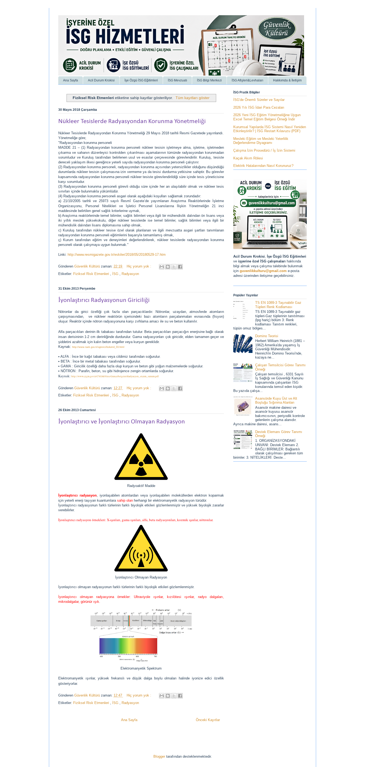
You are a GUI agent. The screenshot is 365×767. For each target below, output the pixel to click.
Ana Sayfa (70, 80)
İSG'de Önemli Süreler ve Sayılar (259, 100)
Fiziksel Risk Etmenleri (91, 274)
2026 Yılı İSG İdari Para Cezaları (258, 107)
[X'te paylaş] (174, 266)
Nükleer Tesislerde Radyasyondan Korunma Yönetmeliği (132, 121)
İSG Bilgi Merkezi (209, 80)
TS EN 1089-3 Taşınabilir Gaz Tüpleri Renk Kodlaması (278, 305)
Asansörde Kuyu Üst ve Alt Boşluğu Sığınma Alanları (276, 400)
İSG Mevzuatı (177, 80)
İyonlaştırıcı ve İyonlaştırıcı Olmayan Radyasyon (121, 422)
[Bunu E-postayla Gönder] (161, 266)
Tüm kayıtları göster (192, 98)
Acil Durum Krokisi (101, 80)
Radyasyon (130, 274)
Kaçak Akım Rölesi (248, 158)
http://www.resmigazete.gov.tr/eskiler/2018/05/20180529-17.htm (117, 255)
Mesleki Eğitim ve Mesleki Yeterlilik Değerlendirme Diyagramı (260, 141)
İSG (115, 274)
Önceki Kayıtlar (208, 720)
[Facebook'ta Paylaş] (180, 266)
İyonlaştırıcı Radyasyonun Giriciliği (104, 300)
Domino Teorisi (266, 336)
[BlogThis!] (167, 266)
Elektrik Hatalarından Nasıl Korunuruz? (263, 166)
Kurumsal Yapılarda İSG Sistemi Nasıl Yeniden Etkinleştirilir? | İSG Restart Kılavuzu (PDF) (269, 129)
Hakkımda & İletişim (287, 80)
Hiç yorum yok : (139, 266)
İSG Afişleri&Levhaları (247, 80)
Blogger (159, 756)
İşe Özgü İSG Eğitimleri (141, 80)
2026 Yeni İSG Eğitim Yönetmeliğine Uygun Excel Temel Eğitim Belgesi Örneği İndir (267, 117)
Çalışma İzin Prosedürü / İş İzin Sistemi (264, 150)
